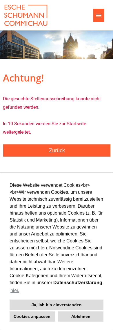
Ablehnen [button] (80, 316)
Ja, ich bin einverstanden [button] (57, 304)
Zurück (57, 150)
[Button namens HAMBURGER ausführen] (98, 15)
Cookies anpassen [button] (32, 316)
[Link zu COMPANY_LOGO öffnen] (25, 15)
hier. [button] (14, 290)
